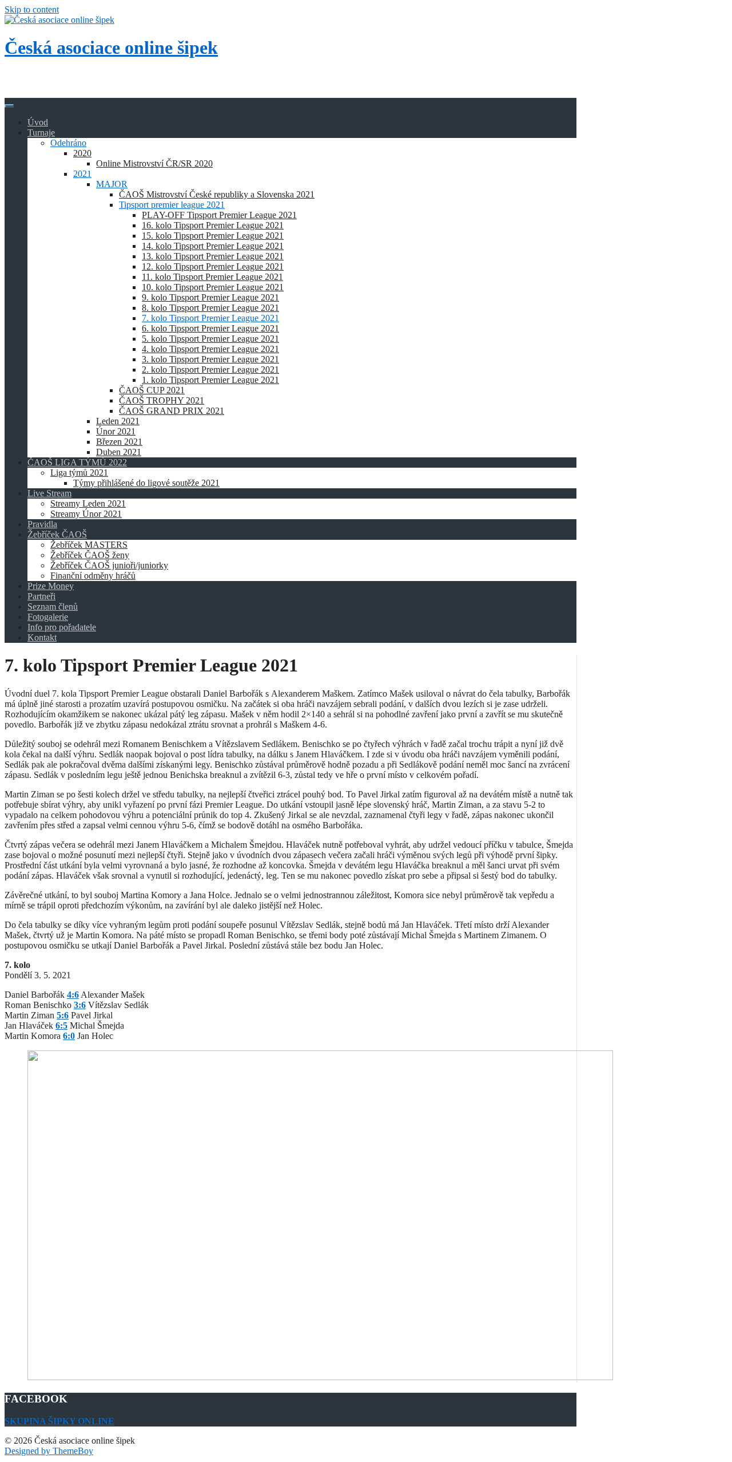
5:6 (63, 1015)
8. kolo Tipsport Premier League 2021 (210, 308)
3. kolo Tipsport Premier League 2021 (210, 359)
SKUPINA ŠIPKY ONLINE (59, 1421)
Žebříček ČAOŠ (57, 534)
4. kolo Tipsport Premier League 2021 (210, 349)
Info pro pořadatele (61, 627)
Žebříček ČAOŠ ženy (89, 555)
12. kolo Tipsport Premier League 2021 (213, 266)
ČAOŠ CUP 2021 (152, 390)
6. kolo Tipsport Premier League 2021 (210, 328)
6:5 (61, 1025)
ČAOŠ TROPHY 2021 (161, 400)
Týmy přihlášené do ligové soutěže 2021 (146, 483)
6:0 (69, 1036)
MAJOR (112, 184)
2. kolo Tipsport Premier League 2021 (210, 369)
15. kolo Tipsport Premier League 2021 (213, 235)
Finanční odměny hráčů (93, 575)
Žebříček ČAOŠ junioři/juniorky (109, 565)
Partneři (41, 596)
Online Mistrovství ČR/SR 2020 (154, 163)
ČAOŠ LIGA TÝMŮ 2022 (77, 462)
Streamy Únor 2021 (86, 514)
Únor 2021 (116, 431)
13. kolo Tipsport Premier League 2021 (213, 256)
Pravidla (42, 524)
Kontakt (42, 637)
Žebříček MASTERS (89, 545)
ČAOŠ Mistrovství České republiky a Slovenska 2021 (217, 194)
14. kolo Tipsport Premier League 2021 (213, 246)
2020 (82, 153)
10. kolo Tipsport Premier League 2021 (213, 287)
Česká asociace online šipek (111, 47)
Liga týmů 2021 (79, 472)
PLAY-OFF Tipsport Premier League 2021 (219, 215)
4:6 (73, 994)
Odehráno (68, 143)
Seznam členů (52, 606)
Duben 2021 (118, 452)
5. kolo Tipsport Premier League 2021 (210, 338)
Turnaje (41, 132)
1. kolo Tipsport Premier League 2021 (210, 380)
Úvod (37, 122)
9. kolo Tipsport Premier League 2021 (210, 297)
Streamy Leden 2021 (88, 503)
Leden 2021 (118, 421)
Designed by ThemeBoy (49, 1451)
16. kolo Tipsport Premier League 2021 (213, 225)
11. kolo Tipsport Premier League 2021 (212, 277)
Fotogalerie (47, 617)
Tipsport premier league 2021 (172, 205)
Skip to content (32, 9)
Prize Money (50, 586)
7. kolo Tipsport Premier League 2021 (210, 318)
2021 (82, 174)
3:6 (80, 1005)
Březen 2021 (119, 441)
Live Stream (49, 493)
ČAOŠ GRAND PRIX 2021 (171, 411)
